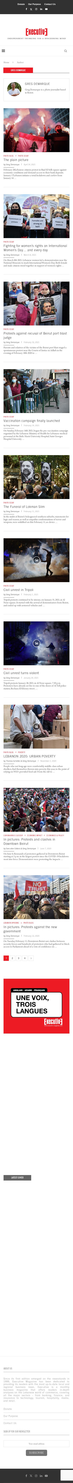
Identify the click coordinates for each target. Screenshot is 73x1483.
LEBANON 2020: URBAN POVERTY (30, 756)
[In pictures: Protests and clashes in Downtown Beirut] (36, 810)
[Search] (65, 51)
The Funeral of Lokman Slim (24, 507)
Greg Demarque (37, 83)
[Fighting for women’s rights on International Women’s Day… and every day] (36, 216)
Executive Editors (13, 848)
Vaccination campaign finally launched (32, 421)
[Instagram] (36, 9)
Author (20, 62)
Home (6, 62)
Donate (21, 4)
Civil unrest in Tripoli (18, 590)
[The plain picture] (36, 130)
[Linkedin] (41, 9)
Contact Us (50, 4)
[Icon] (36, 303)
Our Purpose (34, 4)
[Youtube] (46, 9)
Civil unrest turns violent (21, 673)
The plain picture (16, 160)
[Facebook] (26, 9)
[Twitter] (31, 9)
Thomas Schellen (13, 761)
